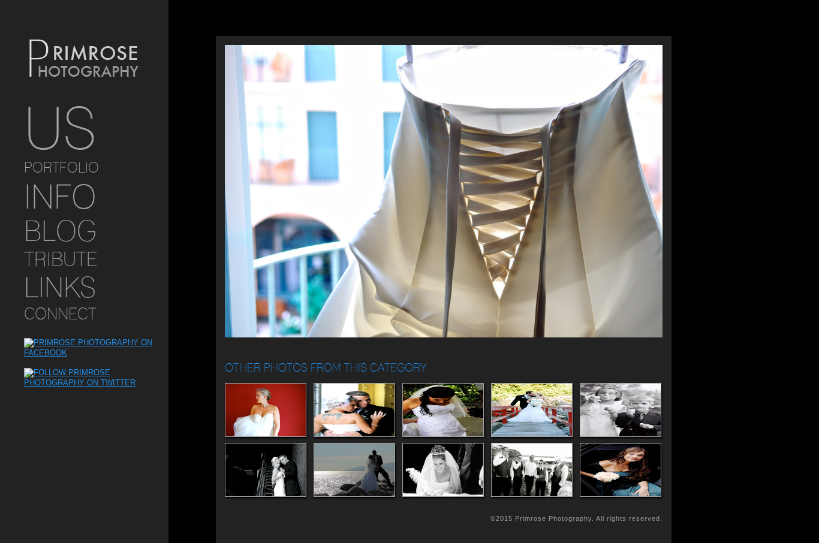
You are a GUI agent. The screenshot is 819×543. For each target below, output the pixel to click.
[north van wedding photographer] (265, 470)
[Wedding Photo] (531, 470)
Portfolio (61, 167)
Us (60, 128)
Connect (60, 313)
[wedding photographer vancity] (442, 470)
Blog (60, 231)
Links (60, 287)
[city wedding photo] (442, 410)
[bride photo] (265, 410)
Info (60, 196)
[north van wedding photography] (354, 470)
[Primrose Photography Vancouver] (84, 59)
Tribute (61, 259)
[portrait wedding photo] (620, 470)
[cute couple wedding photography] (354, 410)
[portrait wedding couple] (620, 410)
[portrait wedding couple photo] (531, 410)
